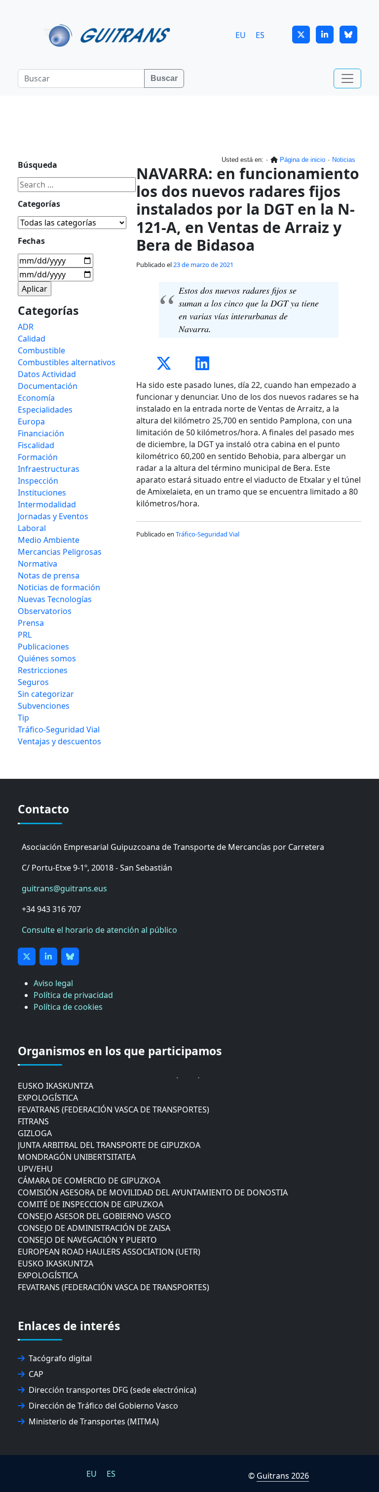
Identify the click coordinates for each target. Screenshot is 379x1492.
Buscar (164, 78)
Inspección (38, 480)
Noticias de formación (59, 587)
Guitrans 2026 (283, 1475)
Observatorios (45, 611)
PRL (25, 634)
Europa (31, 421)
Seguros (33, 682)
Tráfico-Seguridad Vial (207, 534)
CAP (36, 1374)
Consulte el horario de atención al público (99, 929)
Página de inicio (302, 159)
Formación (38, 457)
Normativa (37, 563)
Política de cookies (68, 1006)
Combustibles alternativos (66, 362)
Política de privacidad (73, 995)
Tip (23, 717)
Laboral (32, 528)
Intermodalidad (47, 504)
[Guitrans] (109, 34)
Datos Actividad (47, 374)
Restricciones (43, 670)
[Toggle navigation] (347, 78)
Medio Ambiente (48, 540)
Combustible (41, 350)
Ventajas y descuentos (59, 741)
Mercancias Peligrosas (60, 551)
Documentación (47, 386)
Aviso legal (53, 983)
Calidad (31, 338)
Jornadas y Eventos (53, 516)
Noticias (343, 159)
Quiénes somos (47, 658)
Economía (36, 397)
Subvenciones (44, 705)
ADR (26, 326)
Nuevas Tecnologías (55, 599)
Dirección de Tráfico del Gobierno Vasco (103, 1405)
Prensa (31, 622)
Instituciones (42, 492)
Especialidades (45, 409)
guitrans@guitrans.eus (64, 888)
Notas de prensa (48, 575)
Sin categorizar (46, 694)
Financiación (41, 433)
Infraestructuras (48, 468)
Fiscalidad (36, 445)
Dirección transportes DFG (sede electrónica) (112, 1389)
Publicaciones (43, 646)
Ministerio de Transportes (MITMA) (94, 1421)
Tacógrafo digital (60, 1358)
